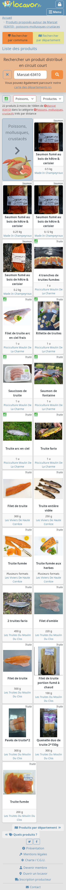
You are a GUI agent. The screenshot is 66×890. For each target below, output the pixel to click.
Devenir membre (35, 868)
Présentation (34, 848)
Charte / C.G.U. (34, 860)
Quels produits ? (25, 835)
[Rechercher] (57, 74)
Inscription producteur (35, 879)
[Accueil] (21, 4)
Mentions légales (35, 854)
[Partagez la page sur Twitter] (29, 842)
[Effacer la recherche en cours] (7, 74)
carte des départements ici (32, 87)
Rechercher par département (48, 38)
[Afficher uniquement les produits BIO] (6, 99)
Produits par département (38, 828)
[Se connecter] (60, 4)
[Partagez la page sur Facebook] (36, 842)
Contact (35, 887)
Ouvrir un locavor (34, 874)
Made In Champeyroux (49, 173)
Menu (56, 12)
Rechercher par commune (17, 38)
